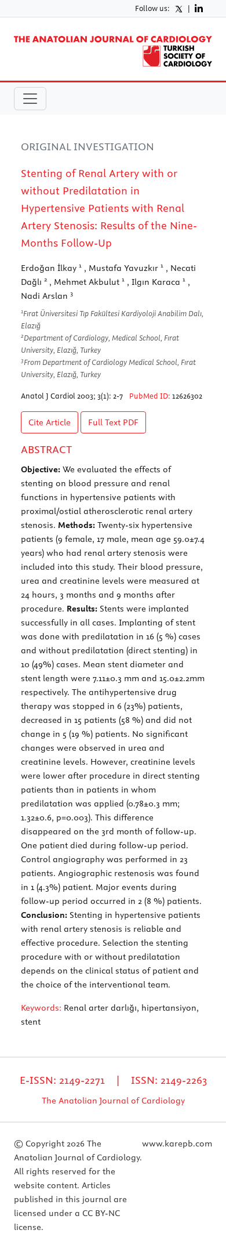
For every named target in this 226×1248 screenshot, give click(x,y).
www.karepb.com (177, 1143)
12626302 (187, 395)
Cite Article (49, 422)
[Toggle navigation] (30, 98)
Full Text (113, 422)
